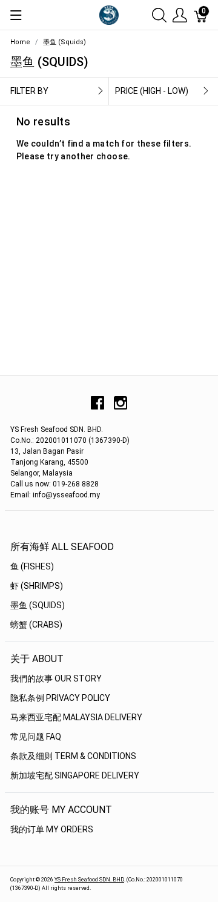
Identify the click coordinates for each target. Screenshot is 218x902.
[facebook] (97, 407)
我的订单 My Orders (51, 829)
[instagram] (120, 407)
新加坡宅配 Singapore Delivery (74, 775)
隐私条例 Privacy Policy (60, 698)
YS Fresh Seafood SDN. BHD (89, 880)
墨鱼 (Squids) (37, 605)
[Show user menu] (179, 14)
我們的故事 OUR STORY (56, 678)
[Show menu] (16, 15)
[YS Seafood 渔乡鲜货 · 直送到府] (109, 14)
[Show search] (159, 14)
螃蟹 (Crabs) (36, 624)
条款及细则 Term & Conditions (73, 756)
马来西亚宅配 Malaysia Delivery (76, 717)
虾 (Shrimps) (36, 586)
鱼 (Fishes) (32, 566)
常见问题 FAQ (35, 736)
